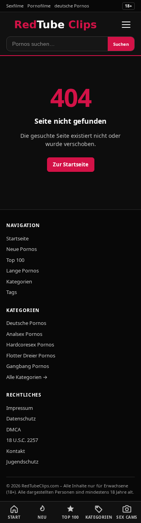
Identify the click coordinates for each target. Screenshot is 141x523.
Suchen (121, 44)
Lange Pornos (22, 270)
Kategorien (19, 281)
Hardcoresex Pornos (30, 344)
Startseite (17, 238)
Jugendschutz (22, 461)
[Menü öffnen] (126, 24)
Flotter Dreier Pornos (30, 355)
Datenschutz (21, 418)
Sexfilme (15, 6)
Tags (11, 292)
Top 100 (15, 259)
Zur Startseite (71, 164)
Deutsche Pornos (26, 322)
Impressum (19, 407)
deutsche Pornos (71, 6)
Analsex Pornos (24, 333)
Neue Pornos (21, 248)
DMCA (13, 429)
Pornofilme (39, 6)
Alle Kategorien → (26, 377)
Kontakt (15, 450)
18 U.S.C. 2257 (22, 440)
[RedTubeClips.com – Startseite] (56, 24)
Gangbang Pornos (27, 366)
